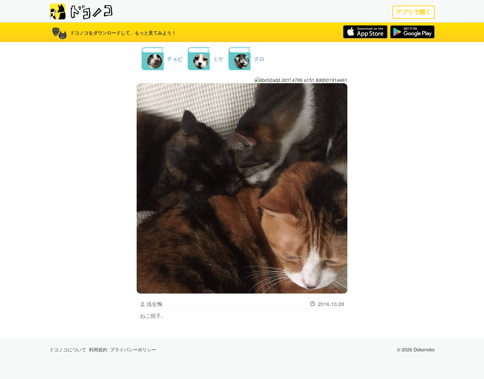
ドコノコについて (67, 349)
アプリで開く (413, 12)
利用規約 (98, 349)
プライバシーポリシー (133, 349)
